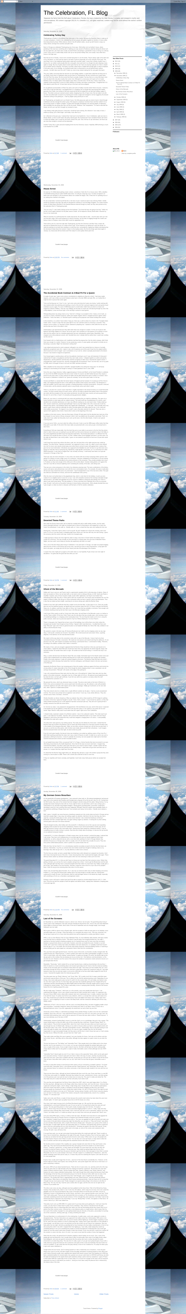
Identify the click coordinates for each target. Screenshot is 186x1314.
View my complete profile (129, 153)
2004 (116, 127)
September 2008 (121, 99)
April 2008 (119, 112)
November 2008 (121, 75)
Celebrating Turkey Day (54, 35)
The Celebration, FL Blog (76, 12)
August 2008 (120, 102)
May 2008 (119, 109)
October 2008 (120, 97)
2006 (116, 122)
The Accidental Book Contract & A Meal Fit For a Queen (69, 293)
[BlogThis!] (76, 153)
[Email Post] (70, 153)
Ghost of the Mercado (54, 589)
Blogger (100, 1308)
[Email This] (74, 153)
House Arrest (50, 189)
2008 (116, 71)
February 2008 (120, 117)
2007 (116, 120)
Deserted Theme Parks (54, 520)
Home (76, 1294)
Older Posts (103, 1294)
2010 (116, 66)
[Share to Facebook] (79, 153)
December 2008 (121, 73)
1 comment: (64, 153)
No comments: (65, 257)
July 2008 (119, 104)
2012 (116, 61)
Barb (125, 151)
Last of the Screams (53, 918)
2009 (116, 68)
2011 (116, 63)
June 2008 (119, 107)
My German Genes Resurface (57, 795)
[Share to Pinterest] (81, 153)
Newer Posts (48, 1294)
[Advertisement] (76, 169)
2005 (116, 125)
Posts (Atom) (55, 1298)
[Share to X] (77, 153)
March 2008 (119, 114)
